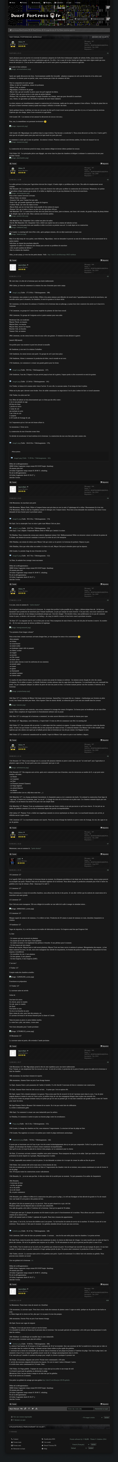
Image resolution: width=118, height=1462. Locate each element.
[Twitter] (33, 1409)
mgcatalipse (22, 265)
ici (32, 1260)
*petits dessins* (35, 605)
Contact (15, 1439)
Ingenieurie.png (18, 1140)
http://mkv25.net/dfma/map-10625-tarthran (62, 254)
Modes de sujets (100, 37)
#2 (108, 180)
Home (13, 2)
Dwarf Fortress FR (50, 1445)
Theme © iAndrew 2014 (98, 1439)
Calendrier (59, 2)
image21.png (17, 528)
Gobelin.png (17, 1231)
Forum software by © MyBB (79, 1439)
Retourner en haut (19, 1449)
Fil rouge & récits (49, 30)
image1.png (16, 292)
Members (48, 2)
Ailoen (20, 42)
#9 (108, 1062)
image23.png (17, 556)
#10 (107, 1300)
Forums (24, 2)
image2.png (18, 458)
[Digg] (21, 1409)
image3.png (16, 370)
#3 (108, 276)
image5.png (16, 443)
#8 (108, 870)
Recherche (36, 2)
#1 (108, 53)
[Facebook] (29, 1409)
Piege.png (16, 1124)
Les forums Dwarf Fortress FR (21, 30)
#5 (108, 600)
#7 (108, 844)
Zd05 (19, 859)
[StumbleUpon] (36, 1409)
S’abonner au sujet (19, 1420)
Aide (69, 2)
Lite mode (47, 1442)
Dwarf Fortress (37, 30)
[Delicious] (25, 1409)
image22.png (17, 519)
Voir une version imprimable (22, 1417)
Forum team (17, 1442)
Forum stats (17, 1445)
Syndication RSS (49, 1439)
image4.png (16, 381)
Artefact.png (17, 1344)
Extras (78, 2)
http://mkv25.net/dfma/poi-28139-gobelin (56, 1380)
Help (45, 1449)
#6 (108, 756)
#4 (108, 498)
